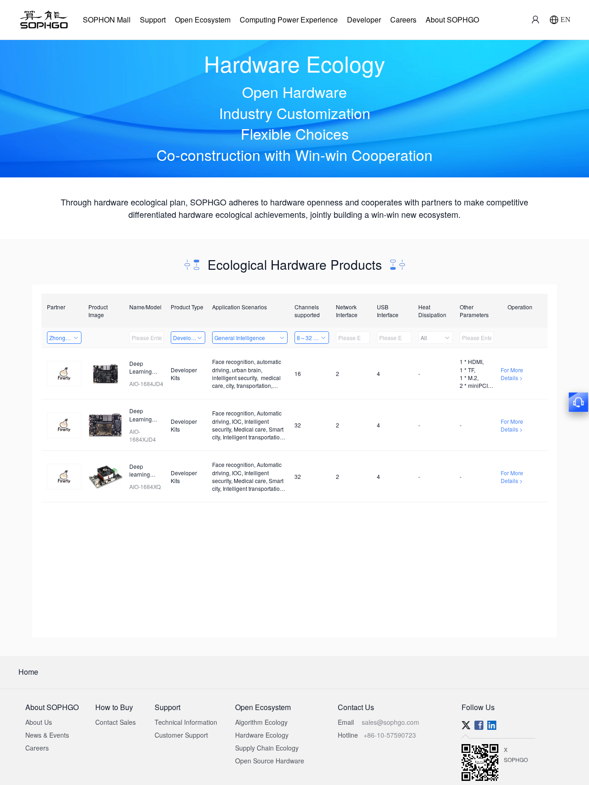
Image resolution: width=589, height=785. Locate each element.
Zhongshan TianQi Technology (65, 337)
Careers (403, 19)
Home (28, 671)
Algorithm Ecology (261, 722)
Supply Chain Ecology (267, 747)
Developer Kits (189, 337)
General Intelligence (239, 337)
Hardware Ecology (262, 734)
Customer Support (181, 734)
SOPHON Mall (107, 19)
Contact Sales (115, 722)
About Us (38, 722)
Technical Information (186, 722)
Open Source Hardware (269, 760)
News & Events (47, 734)
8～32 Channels (313, 337)
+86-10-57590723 (390, 734)
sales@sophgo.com (390, 722)
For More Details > (512, 373)
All (424, 337)
